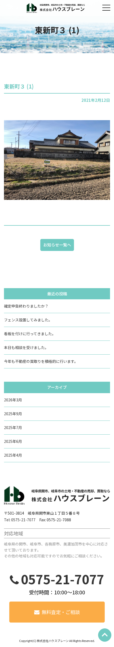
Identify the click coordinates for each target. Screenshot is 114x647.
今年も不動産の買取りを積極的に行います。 (41, 361)
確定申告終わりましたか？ (26, 306)
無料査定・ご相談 (61, 611)
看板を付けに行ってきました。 (30, 333)
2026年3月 (13, 399)
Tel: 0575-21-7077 (20, 519)
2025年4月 (13, 455)
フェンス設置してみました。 (28, 319)
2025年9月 (13, 413)
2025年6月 (13, 441)
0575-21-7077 (62, 579)
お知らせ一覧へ (57, 244)
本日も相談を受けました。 (26, 347)
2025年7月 (13, 427)
